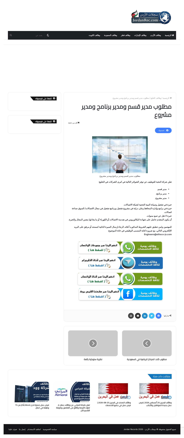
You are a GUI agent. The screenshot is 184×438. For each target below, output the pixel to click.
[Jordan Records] (151, 17)
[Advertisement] (92, 66)
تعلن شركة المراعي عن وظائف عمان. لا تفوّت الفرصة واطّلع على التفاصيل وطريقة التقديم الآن (73, 407)
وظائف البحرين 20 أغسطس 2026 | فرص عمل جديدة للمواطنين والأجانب (155, 404)
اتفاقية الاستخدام (34, 429)
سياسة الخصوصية (50, 429)
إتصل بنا (22, 429)
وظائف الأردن (155, 35)
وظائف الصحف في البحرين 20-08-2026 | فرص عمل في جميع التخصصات (114, 404)
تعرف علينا (13, 429)
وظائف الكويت (94, 35)
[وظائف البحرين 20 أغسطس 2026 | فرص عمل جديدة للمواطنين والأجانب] (153, 391)
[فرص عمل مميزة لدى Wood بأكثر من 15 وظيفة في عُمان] (30, 392)
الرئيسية (168, 35)
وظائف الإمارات (140, 35)
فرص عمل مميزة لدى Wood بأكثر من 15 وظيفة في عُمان (32, 406)
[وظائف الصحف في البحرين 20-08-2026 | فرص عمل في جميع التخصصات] (112, 391)
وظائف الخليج (156, 98)
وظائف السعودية (110, 35)
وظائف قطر (125, 35)
